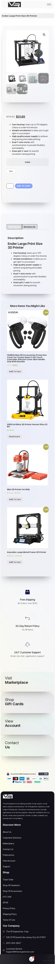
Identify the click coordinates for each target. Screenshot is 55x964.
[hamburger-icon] (49, 4)
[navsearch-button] (16, 959)
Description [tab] (14, 227)
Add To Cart (15, 371)
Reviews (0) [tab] (29, 227)
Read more (14, 436)
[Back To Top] (48, 958)
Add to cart (24, 186)
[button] (44, 34)
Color (27, 162)
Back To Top (48, 960)
